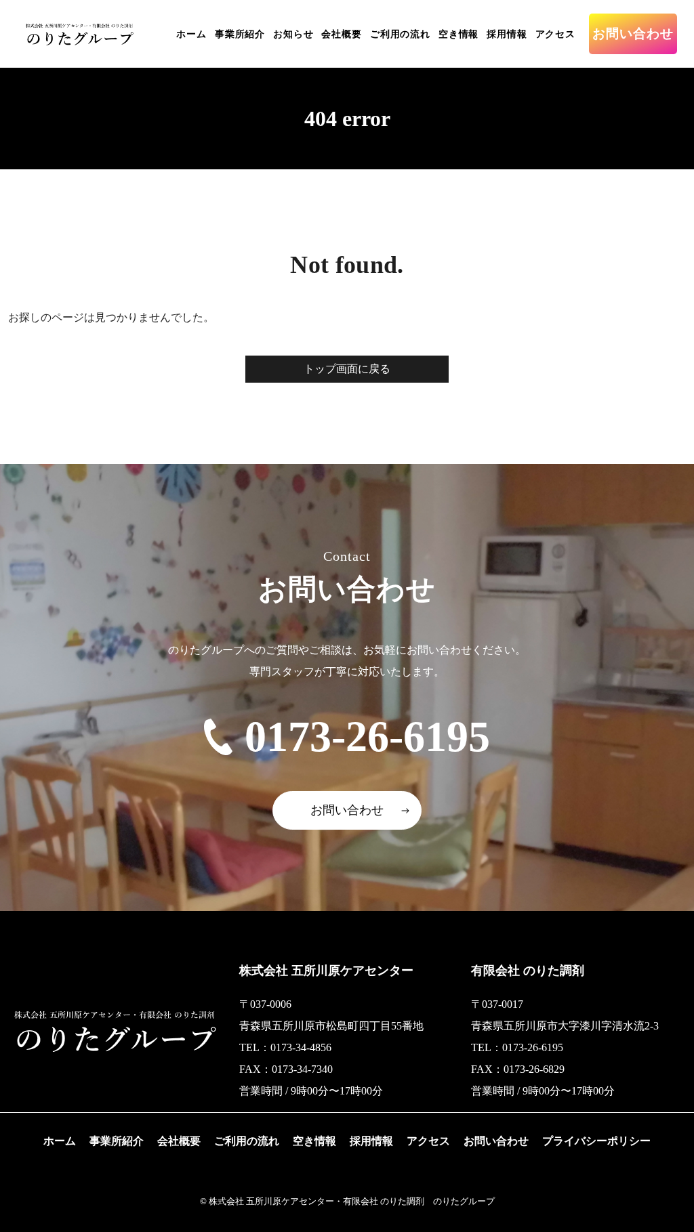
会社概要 (341, 34)
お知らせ (293, 34)
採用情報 (507, 34)
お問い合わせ (633, 33)
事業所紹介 (240, 34)
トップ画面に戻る (347, 369)
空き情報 (458, 34)
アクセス (555, 34)
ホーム (191, 34)
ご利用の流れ (400, 34)
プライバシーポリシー (596, 1141)
